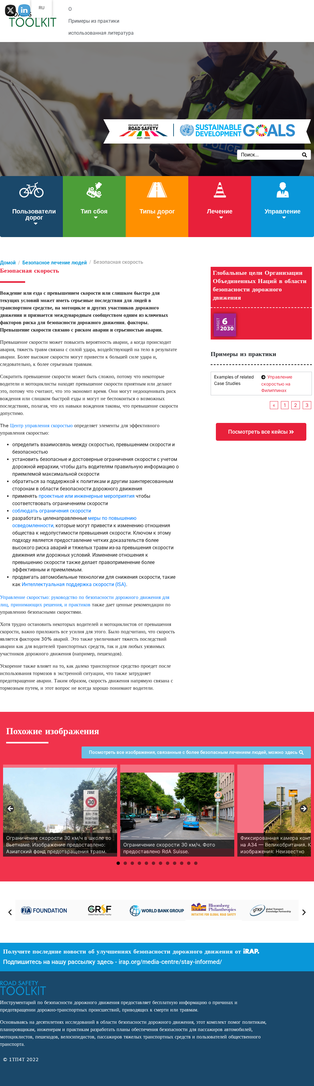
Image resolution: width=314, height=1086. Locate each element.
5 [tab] (146, 863)
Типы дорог (157, 210)
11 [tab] (188, 863)
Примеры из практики (93, 21)
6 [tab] (153, 863)
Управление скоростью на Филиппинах (276, 383)
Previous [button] (10, 809)
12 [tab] (195, 863)
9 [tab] (174, 863)
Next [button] (303, 809)
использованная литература (101, 33)
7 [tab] (160, 863)
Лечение (219, 210)
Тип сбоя (94, 210)
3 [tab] (132, 863)
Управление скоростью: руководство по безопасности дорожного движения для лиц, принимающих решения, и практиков (84, 600)
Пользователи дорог (34, 213)
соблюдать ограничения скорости (51, 511)
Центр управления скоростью (41, 425)
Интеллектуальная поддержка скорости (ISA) (74, 584)
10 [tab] (181, 863)
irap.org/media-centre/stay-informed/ (170, 961)
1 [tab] (118, 863)
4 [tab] (139, 863)
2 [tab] (125, 863)
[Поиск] (304, 154)
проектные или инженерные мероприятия (87, 496)
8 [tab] (167, 863)
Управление (283, 210)
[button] (10, 912)
